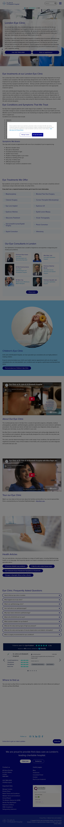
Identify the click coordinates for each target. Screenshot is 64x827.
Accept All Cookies (37, 134)
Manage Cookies (25, 134)
